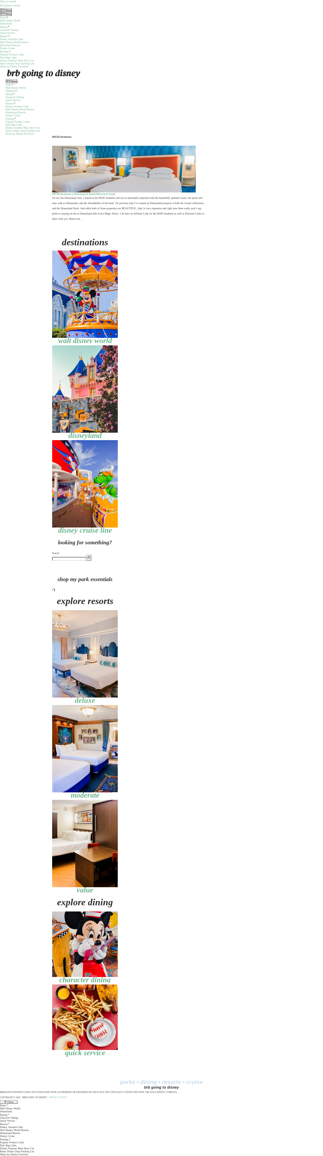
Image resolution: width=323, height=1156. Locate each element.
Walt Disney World (10, 20)
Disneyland (6, 23)
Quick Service (7, 33)
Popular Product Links (12, 54)
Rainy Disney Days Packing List (17, 63)
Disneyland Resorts (10, 45)
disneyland (85, 435)
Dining (3, 27)
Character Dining (9, 30)
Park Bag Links (8, 57)
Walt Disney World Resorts (14, 42)
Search (55, 553)
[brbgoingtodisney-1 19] (85, 441)
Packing (4, 51)
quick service (85, 1052)
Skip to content (8, 1)
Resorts (4, 36)
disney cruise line (85, 530)
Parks (3, 17)
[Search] (88, 558)
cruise (194, 1082)
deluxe (85, 700)
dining (148, 1082)
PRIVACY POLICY (58, 1097)
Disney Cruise (7, 48)
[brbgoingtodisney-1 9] (85, 346)
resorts (171, 1082)
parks (127, 1082)
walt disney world (85, 340)
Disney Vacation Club (11, 39)
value (85, 890)
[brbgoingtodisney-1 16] (85, 252)
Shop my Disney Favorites (14, 66)
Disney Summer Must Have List (17, 60)
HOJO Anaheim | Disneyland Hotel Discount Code (83, 193)
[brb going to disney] (44, 69)
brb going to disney (10, 5)
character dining (85, 979)
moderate (85, 795)
